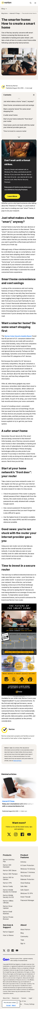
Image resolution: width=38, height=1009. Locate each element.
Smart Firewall (25, 897)
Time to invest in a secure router (14, 131)
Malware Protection (27, 879)
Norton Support (8, 932)
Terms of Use (22, 1001)
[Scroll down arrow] (19, 99)
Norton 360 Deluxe (9, 870)
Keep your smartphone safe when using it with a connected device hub (17, 805)
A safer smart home (10, 115)
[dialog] (11, 1003)
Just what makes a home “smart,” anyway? (18, 101)
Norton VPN (7, 883)
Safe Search (24, 890)
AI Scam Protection (27, 865)
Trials (22, 940)
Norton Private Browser (8, 918)
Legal (30, 998)
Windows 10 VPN (26, 893)
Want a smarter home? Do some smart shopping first (17, 110)
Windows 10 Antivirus (27, 869)
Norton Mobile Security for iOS (8, 896)
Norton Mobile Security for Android (10, 891)
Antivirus (23, 862)
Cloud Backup (25, 883)
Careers (23, 998)
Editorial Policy (17, 760)
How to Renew (8, 935)
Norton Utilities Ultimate (8, 902)
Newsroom (15, 998)
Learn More (12, 196)
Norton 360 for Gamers (8, 878)
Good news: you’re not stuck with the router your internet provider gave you (18, 126)
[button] (19, 95)
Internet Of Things (8, 801)
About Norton (25, 929)
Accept (8, 1005)
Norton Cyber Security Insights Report (18, 336)
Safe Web (23, 886)
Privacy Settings (29, 1004)
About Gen (6, 998)
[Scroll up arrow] (19, 136)
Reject (14, 1005)
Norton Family (8, 886)
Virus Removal (25, 876)
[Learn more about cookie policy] (17, 1002)
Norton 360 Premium (10, 874)
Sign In (22, 943)
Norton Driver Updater (7, 907)
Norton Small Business (7, 913)
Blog (3, 9)
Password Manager (27, 900)
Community (24, 936)
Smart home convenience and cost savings (18, 105)
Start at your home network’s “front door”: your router (18, 120)
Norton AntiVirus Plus (8, 860)
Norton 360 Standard (7, 866)
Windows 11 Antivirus (27, 872)
